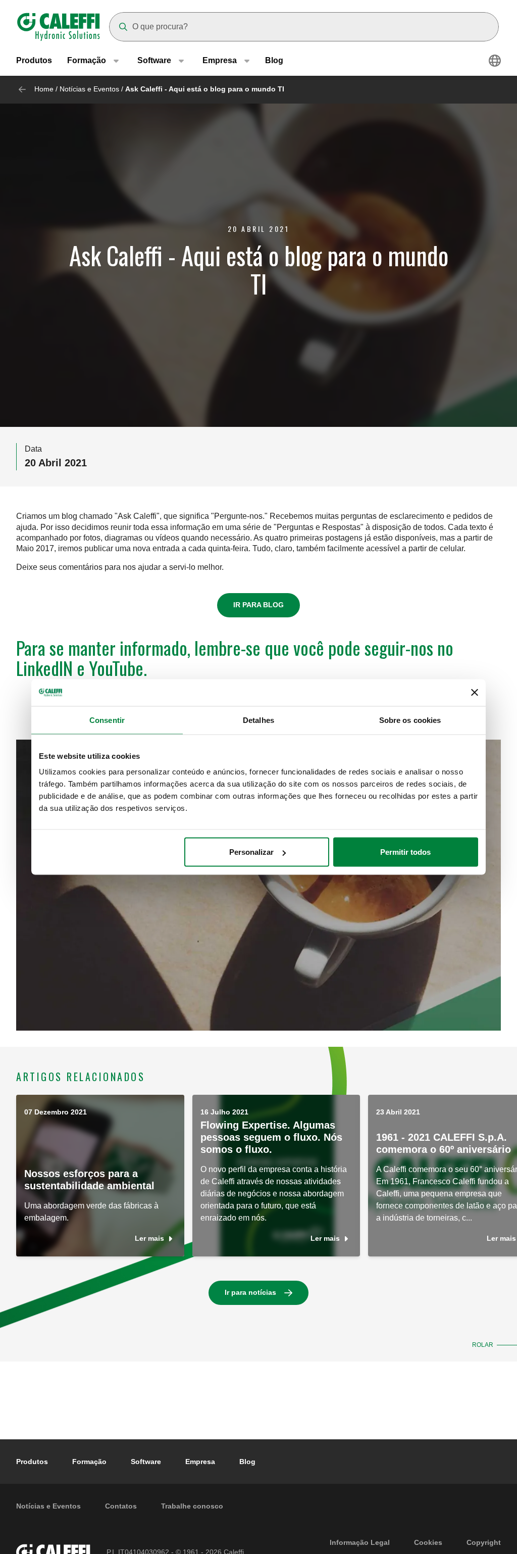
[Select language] (495, 60)
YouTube (116, 667)
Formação (89, 1462)
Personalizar (251, 852)
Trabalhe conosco (192, 1506)
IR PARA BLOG (258, 605)
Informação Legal (360, 1542)
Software (146, 1462)
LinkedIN (44, 667)
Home (44, 89)
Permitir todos (405, 852)
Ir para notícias (250, 1292)
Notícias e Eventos (89, 89)
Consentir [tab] (107, 719)
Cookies (428, 1542)
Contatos (121, 1506)
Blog (274, 60)
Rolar (482, 1344)
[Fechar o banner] (474, 692)
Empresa (200, 1462)
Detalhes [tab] (258, 719)
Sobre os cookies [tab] (410, 719)
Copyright (484, 1542)
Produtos (34, 60)
